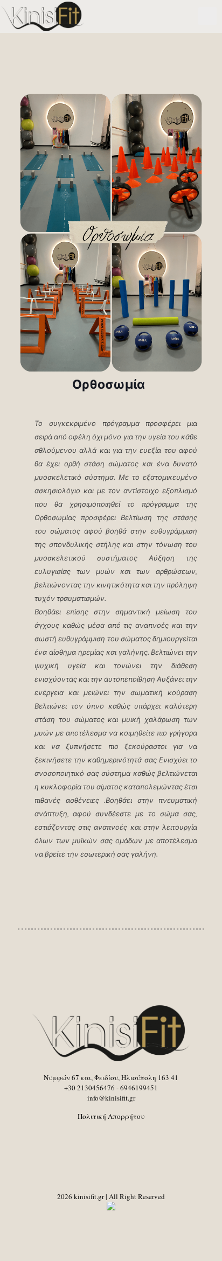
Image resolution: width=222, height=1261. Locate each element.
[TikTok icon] (134, 1222)
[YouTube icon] (100, 1222)
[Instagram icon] (123, 1222)
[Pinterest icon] (111, 1222)
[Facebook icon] (89, 1222)
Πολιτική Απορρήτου (111, 1116)
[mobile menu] (207, 16)
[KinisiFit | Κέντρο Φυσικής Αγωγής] (42, 16)
